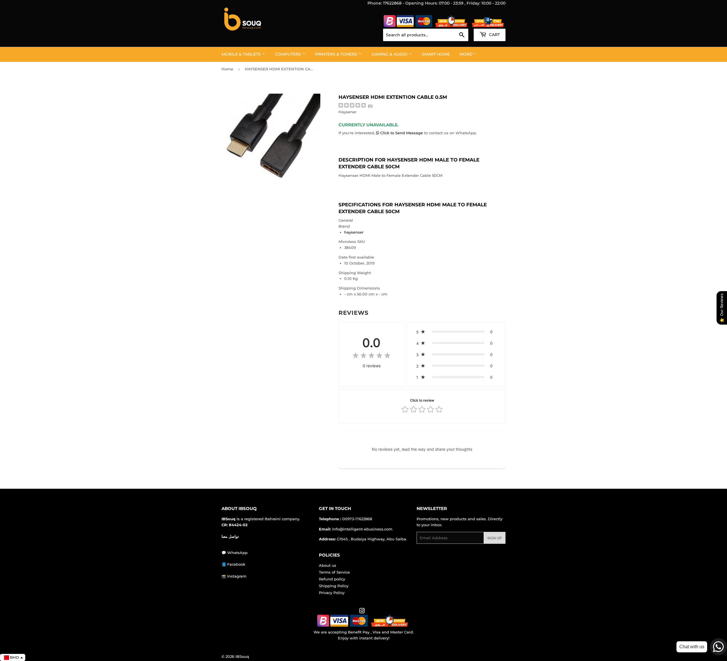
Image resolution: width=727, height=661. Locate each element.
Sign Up (494, 538)
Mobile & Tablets (242, 54)
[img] (352, 106)
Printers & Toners (336, 54)
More (465, 54)
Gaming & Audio (390, 54)
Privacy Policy (331, 592)
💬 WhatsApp (235, 552)
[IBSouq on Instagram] (362, 611)
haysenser (354, 232)
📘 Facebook (233, 564)
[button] (456, 332)
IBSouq (242, 656)
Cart (494, 34)
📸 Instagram (234, 576)
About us (327, 565)
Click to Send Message (401, 133)
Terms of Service (334, 572)
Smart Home (436, 54)
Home (227, 69)
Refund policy (332, 579)
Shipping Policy (333, 586)
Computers (288, 54)
